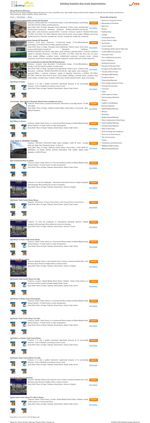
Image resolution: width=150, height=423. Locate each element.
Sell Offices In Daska (18, 121)
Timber (104, 140)
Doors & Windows (108, 60)
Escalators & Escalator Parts (111, 69)
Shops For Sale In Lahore (19, 259)
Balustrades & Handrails (110, 23)
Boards (104, 29)
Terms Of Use (22, 422)
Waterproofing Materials (110, 148)
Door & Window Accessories (111, 57)
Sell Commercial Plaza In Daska (21, 161)
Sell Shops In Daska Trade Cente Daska (25, 239)
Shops (30, 17)
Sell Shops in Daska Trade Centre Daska (25, 299)
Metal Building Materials (110, 109)
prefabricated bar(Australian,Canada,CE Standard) (29, 20)
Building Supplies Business (130, 422)
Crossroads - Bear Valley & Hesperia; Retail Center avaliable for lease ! (36, 101)
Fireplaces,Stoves (108, 77)
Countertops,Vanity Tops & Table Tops (115, 49)
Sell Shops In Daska (17, 82)
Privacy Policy (40, 422)
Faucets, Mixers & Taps (110, 72)
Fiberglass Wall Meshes (110, 74)
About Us (13, 422)
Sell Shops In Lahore (18, 180)
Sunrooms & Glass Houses (111, 134)
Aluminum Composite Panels (112, 20)
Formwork (105, 89)
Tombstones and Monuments (112, 143)
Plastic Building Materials (110, 123)
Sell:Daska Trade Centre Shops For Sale (25, 279)
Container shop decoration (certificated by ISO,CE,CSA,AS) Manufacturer (37, 62)
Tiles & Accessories (108, 137)
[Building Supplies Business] (22, 4)
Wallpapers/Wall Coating (110, 146)
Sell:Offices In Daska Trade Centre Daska (25, 338)
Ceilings (104, 35)
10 (31, 417)
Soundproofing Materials (110, 126)
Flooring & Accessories (109, 86)
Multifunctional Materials (110, 117)
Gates (104, 91)
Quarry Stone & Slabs (109, 40)
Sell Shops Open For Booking (21, 378)
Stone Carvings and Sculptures (112, 131)
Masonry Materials (108, 106)
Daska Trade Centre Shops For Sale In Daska (27, 397)
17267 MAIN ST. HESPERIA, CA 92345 (24, 141)
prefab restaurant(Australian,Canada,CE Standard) (29, 40)
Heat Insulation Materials (110, 97)
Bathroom (105, 26)
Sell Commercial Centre (19, 220)
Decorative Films (107, 54)
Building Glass (107, 32)
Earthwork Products (108, 63)
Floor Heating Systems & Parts (112, 83)
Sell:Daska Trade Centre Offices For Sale (25, 358)
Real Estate (21, 17)
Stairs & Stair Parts (108, 129)
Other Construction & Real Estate (113, 120)
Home (12, 17)
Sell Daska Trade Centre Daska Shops (24, 200)
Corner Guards (107, 46)
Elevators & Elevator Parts (111, 66)
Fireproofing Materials (109, 80)
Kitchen (104, 100)
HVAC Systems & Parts (110, 94)
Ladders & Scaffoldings (110, 103)
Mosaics (104, 111)
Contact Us (50, 422)
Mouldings (105, 114)
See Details (93, 28)
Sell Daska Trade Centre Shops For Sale (25, 318)
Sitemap (31, 422)
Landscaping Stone (108, 37)
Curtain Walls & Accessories (111, 52)
